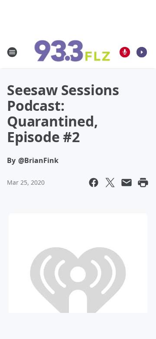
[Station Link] (72, 52)
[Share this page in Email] (126, 182)
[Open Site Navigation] (12, 52)
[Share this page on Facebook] (94, 182)
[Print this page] (143, 182)
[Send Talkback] (125, 52)
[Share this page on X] (110, 182)
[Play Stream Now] (141, 52)
